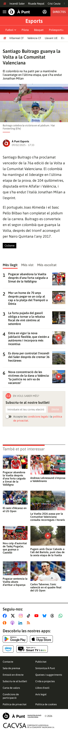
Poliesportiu (56, 29)
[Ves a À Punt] (19, 12)
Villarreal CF (16, 38)
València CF (34, 38)
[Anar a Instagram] (21, 616)
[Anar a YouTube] (37, 616)
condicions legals (38, 416)
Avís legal (40, 694)
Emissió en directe (13, 674)
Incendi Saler (17, 3)
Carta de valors (11, 687)
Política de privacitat (14, 704)
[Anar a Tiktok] (29, 616)
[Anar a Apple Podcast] (13, 623)
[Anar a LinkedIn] (21, 623)
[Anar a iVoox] (5, 623)
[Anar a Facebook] (5, 616)
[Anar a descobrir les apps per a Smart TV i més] (32, 649)
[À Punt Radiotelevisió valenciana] (22, 716)
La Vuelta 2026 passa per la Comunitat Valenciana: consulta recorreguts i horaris (47, 516)
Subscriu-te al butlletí (15, 681)
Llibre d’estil (42, 687)
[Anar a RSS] (29, 623)
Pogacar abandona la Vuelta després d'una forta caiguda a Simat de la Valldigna (14, 478)
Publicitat (40, 661)
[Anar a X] (13, 616)
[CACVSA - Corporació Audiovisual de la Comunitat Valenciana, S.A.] (29, 725)
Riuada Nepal (36, 3)
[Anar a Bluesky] (45, 616)
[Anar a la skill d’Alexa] (8, 649)
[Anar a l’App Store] (41, 639)
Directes (59, 11)
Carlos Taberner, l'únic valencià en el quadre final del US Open (45, 587)
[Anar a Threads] (53, 616)
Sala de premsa (11, 668)
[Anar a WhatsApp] (61, 616)
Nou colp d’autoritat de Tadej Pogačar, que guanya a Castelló (15, 548)
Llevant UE (51, 38)
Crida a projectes (45, 681)
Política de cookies (46, 704)
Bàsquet (39, 29)
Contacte (8, 661)
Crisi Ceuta (54, 3)
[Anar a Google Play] (15, 639)
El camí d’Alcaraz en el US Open (14, 509)
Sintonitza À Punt (45, 668)
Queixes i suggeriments (48, 674)
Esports (34, 21)
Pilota (25, 29)
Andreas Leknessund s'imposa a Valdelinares (47, 479)
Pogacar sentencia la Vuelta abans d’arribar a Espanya (15, 581)
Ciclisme (10, 245)
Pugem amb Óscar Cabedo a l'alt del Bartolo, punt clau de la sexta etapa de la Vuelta (47, 552)
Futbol (9, 29)
